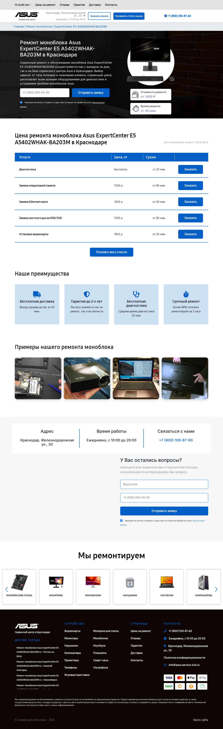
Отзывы (64, 4)
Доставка (95, 4)
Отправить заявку (90, 93)
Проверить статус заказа (129, 16)
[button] (6, 589)
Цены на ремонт (45, 4)
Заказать (190, 169)
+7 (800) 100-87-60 (176, 440)
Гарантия (79, 4)
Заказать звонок (99, 16)
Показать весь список (111, 252)
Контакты (111, 4)
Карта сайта (200, 720)
